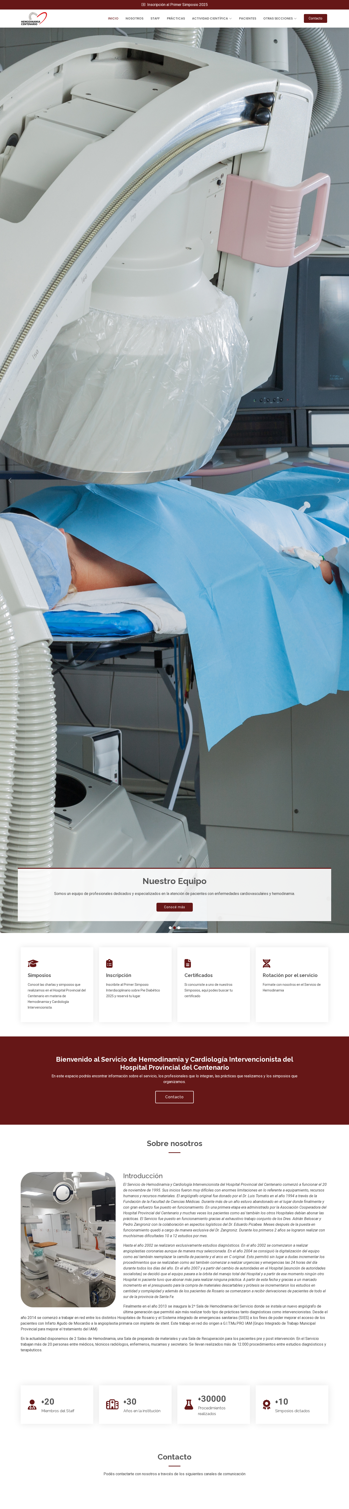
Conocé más (174, 907)
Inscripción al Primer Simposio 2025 (177, 4)
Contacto (315, 18)
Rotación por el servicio (290, 975)
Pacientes (247, 18)
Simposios (39, 975)
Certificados (198, 975)
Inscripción (118, 975)
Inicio (113, 18)
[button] (26, 480)
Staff (155, 18)
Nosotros (134, 18)
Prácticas (176, 18)
